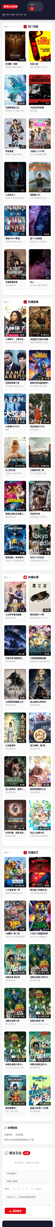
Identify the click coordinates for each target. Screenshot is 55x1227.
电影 (7, 15)
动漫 (17, 15)
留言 (25, 15)
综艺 (21, 15)
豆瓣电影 (8, 1134)
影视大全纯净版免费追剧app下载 (10, 6)
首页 (3, 15)
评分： (8, 1188)
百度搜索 (19, 1134)
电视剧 (12, 15)
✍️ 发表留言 (15, 1211)
